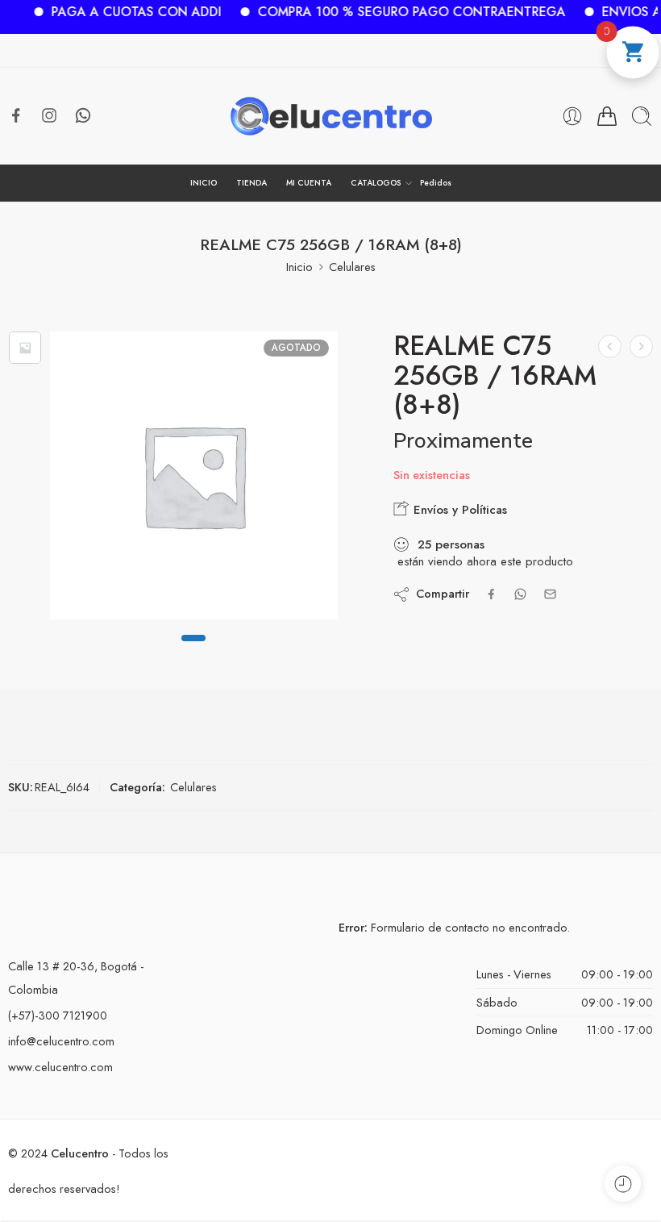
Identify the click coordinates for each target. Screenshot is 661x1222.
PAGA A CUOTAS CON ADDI (123, 11)
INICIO (203, 183)
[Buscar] (641, 116)
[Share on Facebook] (491, 594)
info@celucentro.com (61, 1040)
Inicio (299, 266)
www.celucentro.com (60, 1066)
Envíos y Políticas (458, 510)
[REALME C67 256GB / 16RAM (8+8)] (610, 346)
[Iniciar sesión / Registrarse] (572, 116)
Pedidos (435, 183)
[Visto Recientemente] (623, 1184)
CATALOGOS (376, 183)
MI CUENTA (308, 183)
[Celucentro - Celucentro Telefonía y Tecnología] (331, 116)
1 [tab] (193, 651)
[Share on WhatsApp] (520, 594)
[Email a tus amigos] (550, 594)
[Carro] (607, 116)
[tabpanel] (194, 480)
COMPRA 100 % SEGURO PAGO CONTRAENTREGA (398, 11)
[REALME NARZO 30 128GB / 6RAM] (641, 346)
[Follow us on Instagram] (49, 115)
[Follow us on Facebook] (16, 115)
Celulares (352, 266)
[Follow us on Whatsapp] (83, 115)
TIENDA (251, 183)
